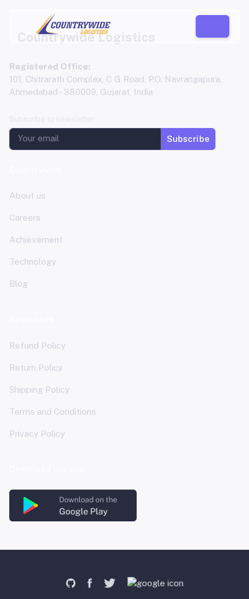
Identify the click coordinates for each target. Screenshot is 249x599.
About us (27, 195)
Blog (18, 283)
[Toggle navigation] (25, 26)
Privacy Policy (37, 434)
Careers (25, 217)
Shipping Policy (39, 390)
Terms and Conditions (52, 412)
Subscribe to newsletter (51, 119)
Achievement (36, 239)
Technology (32, 261)
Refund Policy (37, 345)
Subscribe (188, 138)
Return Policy (36, 367)
